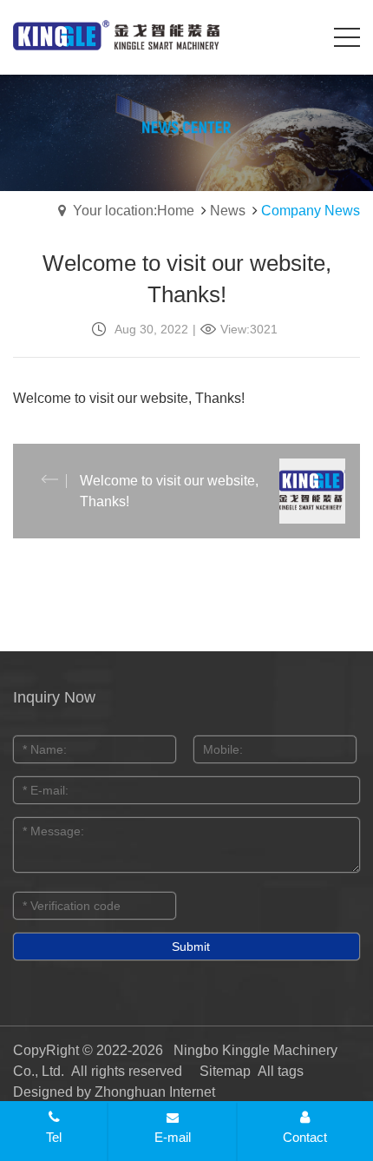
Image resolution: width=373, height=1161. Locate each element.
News (227, 210)
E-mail (172, 1137)
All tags (281, 1071)
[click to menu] (347, 37)
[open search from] (304, 35)
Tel (54, 1137)
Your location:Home (133, 210)
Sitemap (225, 1071)
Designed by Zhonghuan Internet (114, 1092)
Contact (305, 1137)
